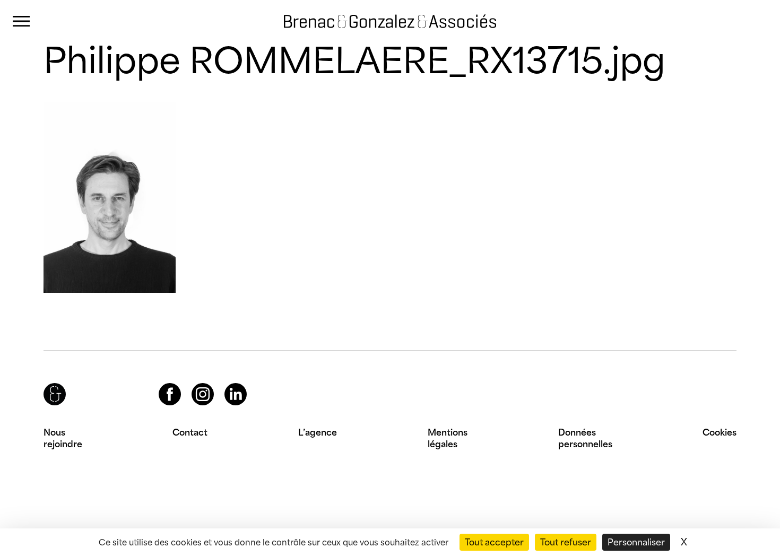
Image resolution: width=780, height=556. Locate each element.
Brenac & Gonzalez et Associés (379, 12)
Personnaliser (636, 542)
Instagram (193, 383)
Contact (189, 432)
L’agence (317, 432)
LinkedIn (226, 383)
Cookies (719, 432)
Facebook (161, 383)
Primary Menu (21, 21)
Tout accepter (494, 542)
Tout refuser (565, 542)
